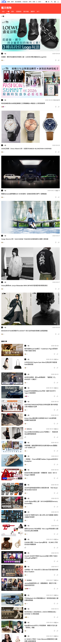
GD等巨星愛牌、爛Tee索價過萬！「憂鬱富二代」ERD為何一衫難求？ (40, 378)
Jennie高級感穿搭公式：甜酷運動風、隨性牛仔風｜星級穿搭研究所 (41, 584)
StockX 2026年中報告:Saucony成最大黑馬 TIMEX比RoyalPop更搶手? (40, 557)
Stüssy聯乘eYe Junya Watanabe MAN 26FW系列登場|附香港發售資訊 (24, 285)
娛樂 (12, 2)
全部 (3, 11)
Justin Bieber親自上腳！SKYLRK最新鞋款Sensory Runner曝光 (41, 502)
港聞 (8, 2)
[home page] (4, 2)
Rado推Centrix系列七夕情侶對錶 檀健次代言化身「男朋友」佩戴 (40, 626)
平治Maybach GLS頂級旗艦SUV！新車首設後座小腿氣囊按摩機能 (41, 599)
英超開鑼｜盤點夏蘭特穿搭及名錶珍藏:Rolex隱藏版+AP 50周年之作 (40, 446)
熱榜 (34, 2)
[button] (56, 60)
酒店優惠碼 (18, 2)
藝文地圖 (26, 11)
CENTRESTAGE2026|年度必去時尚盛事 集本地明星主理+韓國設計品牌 (41, 405)
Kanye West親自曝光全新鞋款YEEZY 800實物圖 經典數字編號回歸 (41, 419)
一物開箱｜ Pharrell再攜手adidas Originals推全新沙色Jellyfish (41, 460)
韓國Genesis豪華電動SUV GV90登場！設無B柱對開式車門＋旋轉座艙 (24, 194)
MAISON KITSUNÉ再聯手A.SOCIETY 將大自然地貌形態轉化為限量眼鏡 (24, 331)
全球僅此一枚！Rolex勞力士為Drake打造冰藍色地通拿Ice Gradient (41, 571)
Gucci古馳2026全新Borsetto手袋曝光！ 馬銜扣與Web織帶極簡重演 (41, 433)
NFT (38, 11)
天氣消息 (25, 2)
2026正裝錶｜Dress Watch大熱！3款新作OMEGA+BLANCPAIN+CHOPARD (26, 148)
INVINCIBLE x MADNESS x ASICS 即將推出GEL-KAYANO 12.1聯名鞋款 (40, 613)
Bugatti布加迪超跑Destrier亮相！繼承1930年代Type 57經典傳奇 (40, 392)
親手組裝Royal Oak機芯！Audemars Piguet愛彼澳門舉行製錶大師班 (41, 350)
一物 (8, 11)
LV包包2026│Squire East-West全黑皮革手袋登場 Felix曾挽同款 (40, 363)
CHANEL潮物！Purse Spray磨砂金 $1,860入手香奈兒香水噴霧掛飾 (41, 543)
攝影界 (33, 11)
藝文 (12, 11)
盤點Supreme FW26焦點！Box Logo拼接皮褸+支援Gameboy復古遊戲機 (41, 530)
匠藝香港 (18, 11)
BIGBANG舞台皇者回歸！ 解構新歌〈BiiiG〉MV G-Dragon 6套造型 (40, 474)
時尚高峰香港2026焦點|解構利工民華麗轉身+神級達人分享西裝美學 (23, 103)
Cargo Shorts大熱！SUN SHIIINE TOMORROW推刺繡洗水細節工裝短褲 (24, 239)
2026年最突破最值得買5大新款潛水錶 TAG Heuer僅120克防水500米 (41, 489)
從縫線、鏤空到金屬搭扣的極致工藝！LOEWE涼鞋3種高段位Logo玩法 (23, 57)
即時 (30, 2)
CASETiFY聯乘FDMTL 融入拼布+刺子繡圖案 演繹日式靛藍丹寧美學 (41, 516)
